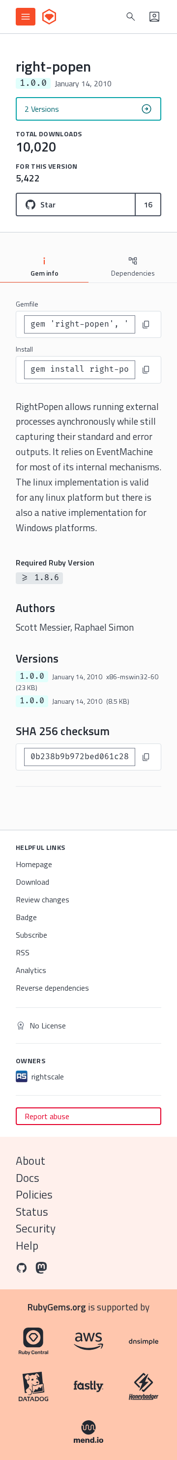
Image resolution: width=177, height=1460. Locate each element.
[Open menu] (25, 17)
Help (27, 1245)
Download (32, 882)
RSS (23, 952)
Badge (26, 917)
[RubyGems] (49, 17)
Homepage (34, 864)
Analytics (31, 970)
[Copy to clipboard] (146, 325)
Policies (34, 1194)
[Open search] (131, 17)
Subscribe (31, 935)
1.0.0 (32, 676)
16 (148, 204)
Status (32, 1211)
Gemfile (27, 304)
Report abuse (47, 1116)
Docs (27, 1177)
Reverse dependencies (52, 988)
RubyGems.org (57, 1307)
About (30, 1160)
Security (36, 1228)
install (24, 349)
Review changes (42, 899)
